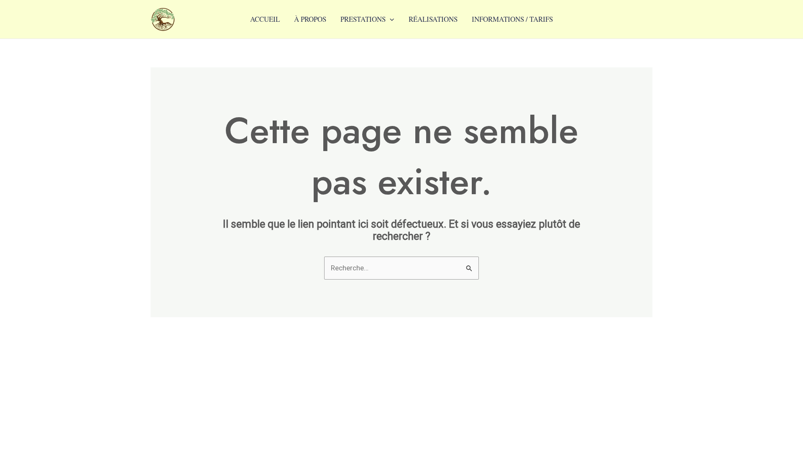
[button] (390, 19)
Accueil (265, 19)
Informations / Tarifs (512, 19)
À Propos (310, 19)
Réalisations (433, 19)
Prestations (363, 19)
